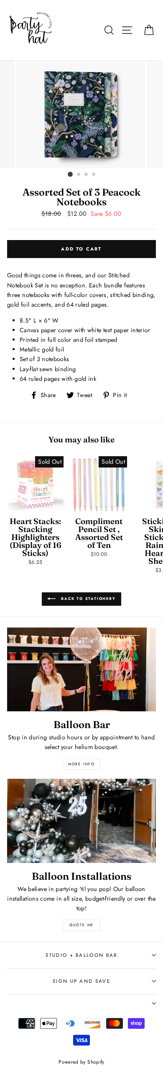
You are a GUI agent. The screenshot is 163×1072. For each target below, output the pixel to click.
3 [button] (86, 175)
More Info (81, 764)
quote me (81, 924)
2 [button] (79, 175)
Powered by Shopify (81, 1061)
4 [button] (94, 175)
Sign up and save (81, 981)
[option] (81, 114)
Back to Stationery (87, 598)
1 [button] (70, 174)
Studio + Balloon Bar (81, 955)
